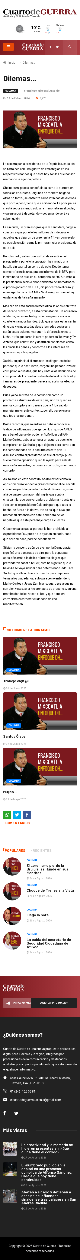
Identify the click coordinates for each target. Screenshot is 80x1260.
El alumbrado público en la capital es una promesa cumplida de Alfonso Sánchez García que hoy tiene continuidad (46, 1172)
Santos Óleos (14, 736)
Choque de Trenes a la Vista (50, 890)
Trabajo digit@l (16, 680)
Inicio (12, 62)
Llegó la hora (38, 914)
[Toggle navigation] (8, 47)
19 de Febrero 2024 (18, 98)
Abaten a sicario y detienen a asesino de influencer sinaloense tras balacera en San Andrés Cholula (48, 1197)
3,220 (42, 98)
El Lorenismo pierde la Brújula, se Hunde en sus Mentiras (47, 869)
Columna (10, 91)
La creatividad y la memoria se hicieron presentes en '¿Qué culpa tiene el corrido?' (47, 1148)
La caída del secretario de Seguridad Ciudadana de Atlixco (49, 943)
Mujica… (10, 791)
